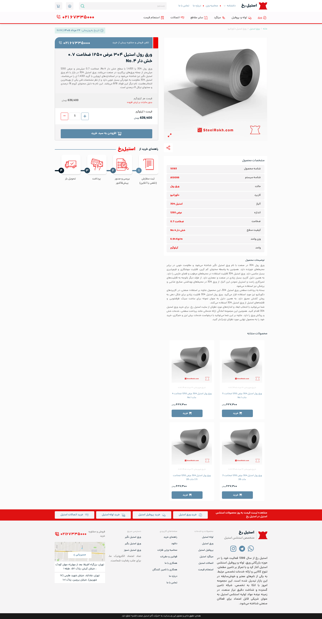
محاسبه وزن (212, 6)
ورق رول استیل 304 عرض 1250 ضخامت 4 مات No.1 (191, 395)
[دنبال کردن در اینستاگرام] (233, 548)
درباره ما (197, 6)
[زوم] (169, 136)
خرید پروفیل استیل (149, 515)
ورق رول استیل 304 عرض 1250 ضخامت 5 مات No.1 (242, 395)
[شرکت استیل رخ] (261, 535)
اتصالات (175, 18)
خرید (235, 413)
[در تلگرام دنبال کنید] (242, 548)
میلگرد (217, 18)
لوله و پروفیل (239, 18)
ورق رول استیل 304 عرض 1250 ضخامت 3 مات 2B (242, 477)
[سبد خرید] (58, 6)
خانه (265, 29)
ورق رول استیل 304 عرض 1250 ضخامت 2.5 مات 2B (192, 477)
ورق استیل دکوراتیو (237, 29)
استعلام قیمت (151, 18)
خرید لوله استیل (111, 515)
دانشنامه (231, 6)
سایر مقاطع (196, 18)
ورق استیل (255, 29)
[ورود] (69, 6)
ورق (260, 18)
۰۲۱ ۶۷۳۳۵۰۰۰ (76, 43)
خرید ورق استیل (188, 515)
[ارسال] (82, 6)
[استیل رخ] (263, 5)
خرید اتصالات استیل (71, 515)
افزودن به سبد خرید (103, 133)
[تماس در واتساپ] (251, 548)
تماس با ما (184, 6)
